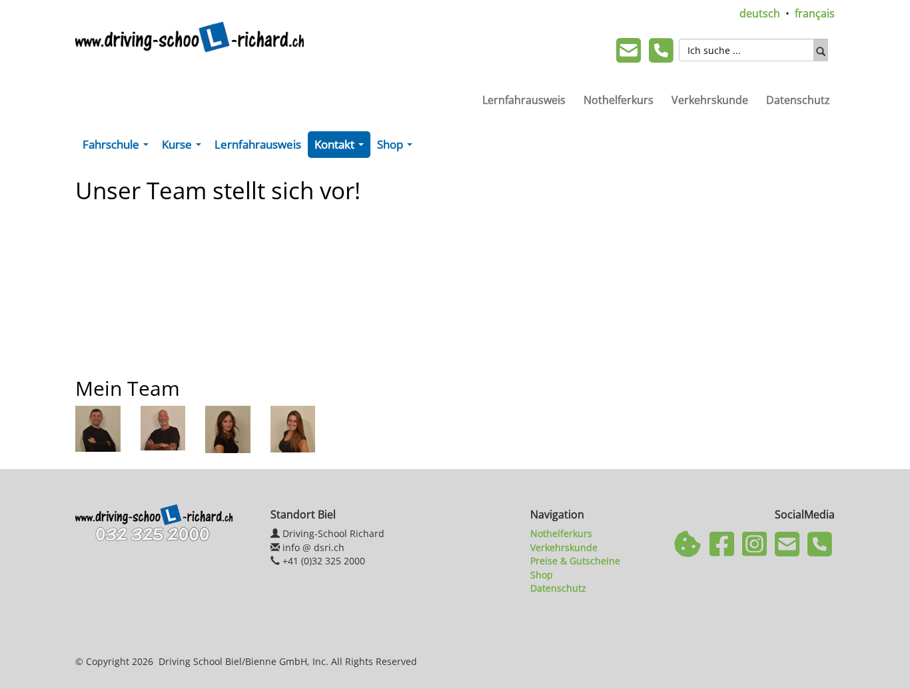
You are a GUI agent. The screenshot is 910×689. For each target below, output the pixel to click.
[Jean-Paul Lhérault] (98, 427)
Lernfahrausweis (524, 100)
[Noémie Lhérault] (227, 427)
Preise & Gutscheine (575, 560)
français (815, 13)
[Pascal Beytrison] (163, 426)
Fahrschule (118, 147)
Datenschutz (798, 100)
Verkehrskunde (710, 100)
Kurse (184, 147)
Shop (397, 147)
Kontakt (341, 147)
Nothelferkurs (619, 100)
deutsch (759, 13)
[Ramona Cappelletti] (293, 427)
